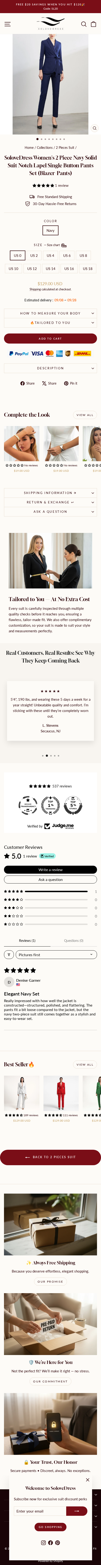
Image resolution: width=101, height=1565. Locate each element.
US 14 (50, 268)
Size (47, 245)
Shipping (35, 289)
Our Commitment (50, 1381)
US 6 (67, 255)
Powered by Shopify (50, 1561)
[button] (44, 185)
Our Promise (50, 1281)
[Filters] (9, 954)
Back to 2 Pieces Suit (54, 1157)
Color (50, 221)
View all (85, 415)
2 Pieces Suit (65, 148)
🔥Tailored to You (50, 323)
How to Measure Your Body (50, 313)
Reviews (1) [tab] (27, 941)
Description (50, 368)
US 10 (13, 268)
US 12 (32, 268)
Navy (50, 230)
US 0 (17, 255)
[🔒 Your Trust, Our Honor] (50, 1424)
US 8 (83, 255)
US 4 (50, 255)
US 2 (34, 255)
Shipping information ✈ (50, 493)
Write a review (51, 869)
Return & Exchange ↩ (50, 502)
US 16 (69, 268)
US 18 (88, 268)
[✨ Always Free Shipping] (50, 1224)
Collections (45, 148)
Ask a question (50, 511)
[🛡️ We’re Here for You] (50, 1324)
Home (29, 148)
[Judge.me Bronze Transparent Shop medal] (73, 805)
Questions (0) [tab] (73, 941)
